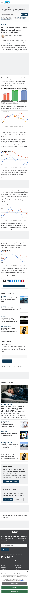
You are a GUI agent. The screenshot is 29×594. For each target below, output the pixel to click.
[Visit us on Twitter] (5, 556)
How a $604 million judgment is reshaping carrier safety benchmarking (9, 445)
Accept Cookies (14, 591)
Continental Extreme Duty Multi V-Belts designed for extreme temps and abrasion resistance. (9, 329)
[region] (14, 582)
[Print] (4, 281)
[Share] (11, 281)
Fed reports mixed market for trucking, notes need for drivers (9, 299)
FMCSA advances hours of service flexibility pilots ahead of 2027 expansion (12, 408)
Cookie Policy (22, 580)
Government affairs (6, 421)
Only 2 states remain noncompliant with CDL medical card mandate (8, 424)
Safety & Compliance (7, 404)
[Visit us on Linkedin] (8, 556)
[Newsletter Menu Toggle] (27, 2)
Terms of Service (8, 19)
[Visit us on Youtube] (12, 556)
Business (4, 25)
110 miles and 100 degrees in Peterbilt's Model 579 (9, 434)
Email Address (6, 353)
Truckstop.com (11, 44)
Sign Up (5, 549)
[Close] (27, 571)
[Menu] (2, 2)
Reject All (14, 587)
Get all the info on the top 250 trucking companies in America (14, 470)
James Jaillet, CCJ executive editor (13, 35)
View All (19, 499)
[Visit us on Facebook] (2, 556)
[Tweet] (19, 281)
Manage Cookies (14, 583)
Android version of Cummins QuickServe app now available (9, 308)
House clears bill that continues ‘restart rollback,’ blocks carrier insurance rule (9, 319)
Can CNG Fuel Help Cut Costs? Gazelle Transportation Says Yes (14, 494)
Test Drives (4, 431)
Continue (7, 361)
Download (8, 499)
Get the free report (11, 481)
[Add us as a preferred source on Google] (8, 281)
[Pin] (22, 281)
